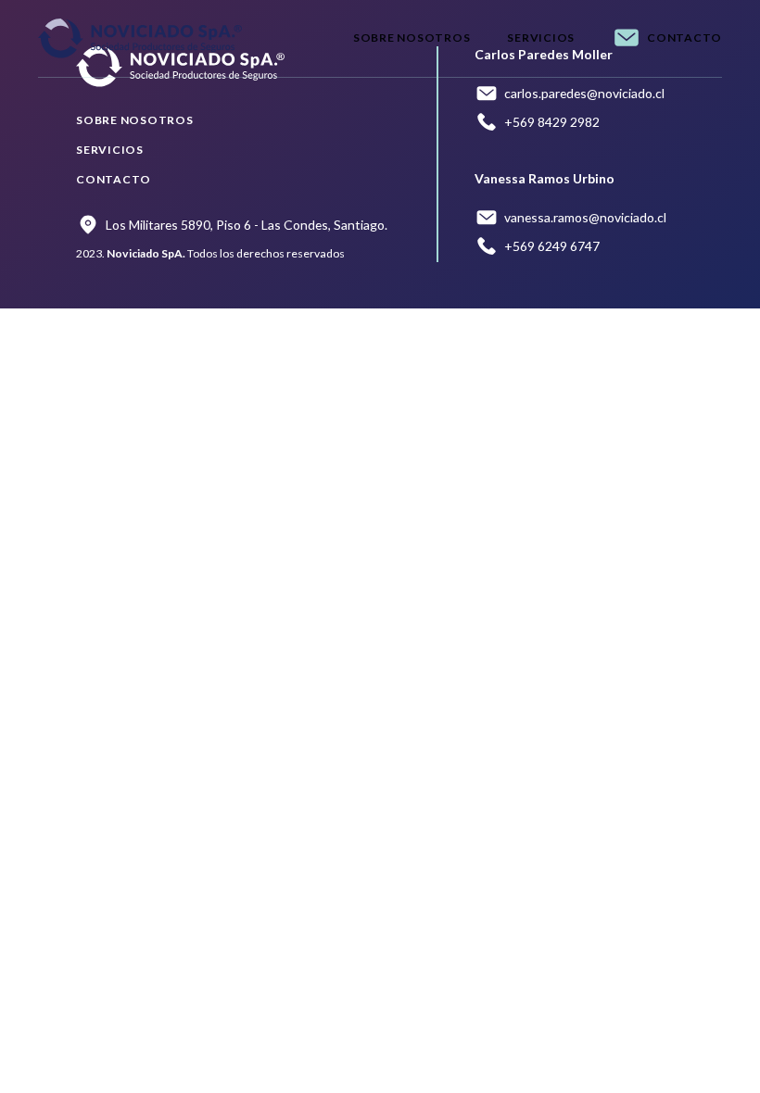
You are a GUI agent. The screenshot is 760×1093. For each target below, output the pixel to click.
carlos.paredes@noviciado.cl (584, 93)
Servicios (541, 37)
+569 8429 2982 (552, 122)
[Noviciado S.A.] (140, 38)
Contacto (684, 37)
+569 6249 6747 (552, 246)
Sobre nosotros (412, 37)
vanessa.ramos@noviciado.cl (585, 217)
